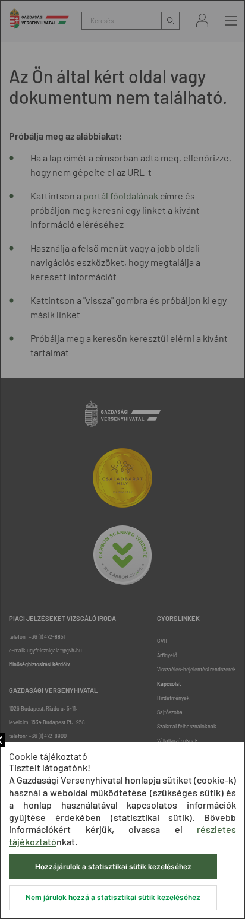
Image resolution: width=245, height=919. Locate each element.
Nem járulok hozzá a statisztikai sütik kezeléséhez (113, 897)
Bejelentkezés (202, 20)
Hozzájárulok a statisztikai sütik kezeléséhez (113, 866)
